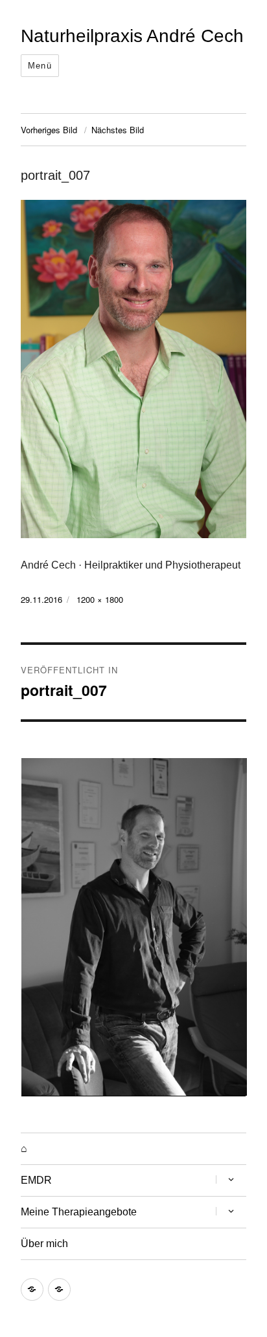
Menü (40, 66)
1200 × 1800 (99, 599)
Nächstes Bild (117, 130)
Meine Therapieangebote (79, 1211)
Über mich (44, 1243)
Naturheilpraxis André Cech (132, 36)
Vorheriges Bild (49, 130)
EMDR (36, 1180)
